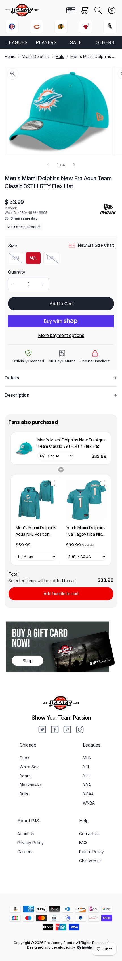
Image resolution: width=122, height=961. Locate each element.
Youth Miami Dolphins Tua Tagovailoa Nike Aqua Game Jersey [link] (85, 531)
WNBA (89, 803)
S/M (17, 259)
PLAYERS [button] (46, 42)
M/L (33, 258)
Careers (24, 851)
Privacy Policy (30, 842)
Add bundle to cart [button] (61, 593)
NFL (86, 766)
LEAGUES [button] (17, 42)
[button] (98, 10)
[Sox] (110, 26)
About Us (25, 833)
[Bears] (36, 26)
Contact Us (89, 833)
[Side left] (48, 164)
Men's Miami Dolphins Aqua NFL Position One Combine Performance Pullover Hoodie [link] (36, 531)
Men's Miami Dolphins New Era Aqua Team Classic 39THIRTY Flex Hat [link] (71, 443)
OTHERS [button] (105, 42)
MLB (87, 757)
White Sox (29, 766)
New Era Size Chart (96, 245)
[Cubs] (12, 26)
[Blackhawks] (61, 26)
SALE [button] (76, 42)
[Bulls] (85, 26)
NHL (87, 775)
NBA (87, 784)
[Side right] (74, 164)
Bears (25, 775)
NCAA (88, 793)
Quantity (16, 272)
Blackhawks (31, 784)
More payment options (61, 335)
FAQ (83, 842)
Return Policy (91, 851)
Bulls (24, 793)
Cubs (24, 757)
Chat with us (90, 860)
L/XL (53, 259)
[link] (24, 448)
